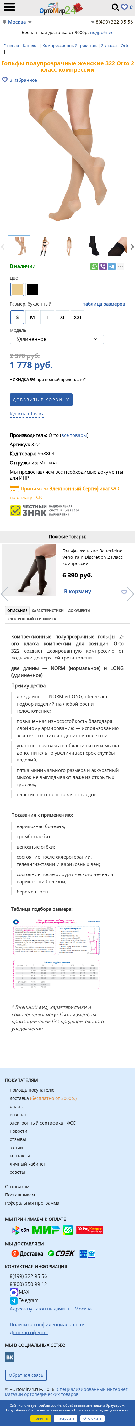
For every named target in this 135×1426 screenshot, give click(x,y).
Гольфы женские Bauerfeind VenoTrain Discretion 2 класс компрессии (92, 557)
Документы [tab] (79, 610)
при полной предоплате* (48, 379)
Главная (11, 45)
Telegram (28, 1300)
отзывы (18, 1139)
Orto (125, 45)
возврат (18, 1115)
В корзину (77, 591)
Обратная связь (26, 1375)
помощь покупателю (32, 1090)
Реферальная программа (32, 1203)
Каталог (31, 45)
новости (18, 1131)
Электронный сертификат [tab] (32, 619)
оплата (17, 1106)
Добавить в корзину (41, 400)
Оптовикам (17, 1187)
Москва (17, 22)
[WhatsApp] (94, 266)
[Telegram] (112, 266)
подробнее (102, 32)
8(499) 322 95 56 (114, 22)
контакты (20, 1156)
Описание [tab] (17, 610)
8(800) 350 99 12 (28, 1284)
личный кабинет (28, 1164)
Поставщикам (20, 1195)
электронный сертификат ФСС (43, 1123)
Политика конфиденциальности (101, 1410)
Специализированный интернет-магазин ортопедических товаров (67, 1391)
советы (17, 1172)
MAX (23, 1292)
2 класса (109, 45)
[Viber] (103, 266)
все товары (74, 435)
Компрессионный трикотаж (70, 45)
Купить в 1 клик (27, 414)
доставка (43, 1098)
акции (16, 1147)
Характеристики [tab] (48, 610)
